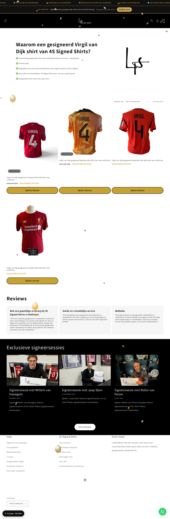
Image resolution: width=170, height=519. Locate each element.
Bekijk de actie (124, 9)
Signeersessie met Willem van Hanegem (30, 392)
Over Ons (63, 461)
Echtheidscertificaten (68, 447)
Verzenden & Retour (15, 466)
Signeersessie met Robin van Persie (134, 392)
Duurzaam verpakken (16, 471)
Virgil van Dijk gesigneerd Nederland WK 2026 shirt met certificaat (137, 160)
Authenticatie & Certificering (71, 466)
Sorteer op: (118, 101)
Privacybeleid (12, 447)
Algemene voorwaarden (17, 443)
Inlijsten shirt (65, 452)
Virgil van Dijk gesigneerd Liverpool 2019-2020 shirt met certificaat (28, 269)
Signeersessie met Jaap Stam (82, 390)
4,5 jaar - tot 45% (14, 513)
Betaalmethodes (14, 452)
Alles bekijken (85, 427)
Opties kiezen (32, 190)
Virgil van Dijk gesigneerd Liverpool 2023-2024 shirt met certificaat (28, 178)
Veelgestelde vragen (15, 461)
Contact (10, 457)
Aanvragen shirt (66, 457)
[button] (5, 21)
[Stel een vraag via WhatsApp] (162, 511)
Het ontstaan (65, 443)
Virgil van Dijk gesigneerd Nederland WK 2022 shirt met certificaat (84, 160)
